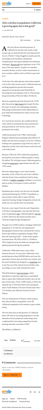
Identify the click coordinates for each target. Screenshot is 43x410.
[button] (5, 398)
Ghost (24, 407)
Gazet (29, 407)
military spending (17, 180)
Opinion (5, 19)
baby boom (19, 104)
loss (18, 214)
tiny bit (38, 214)
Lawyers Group (22, 273)
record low (34, 262)
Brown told (15, 65)
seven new (14, 163)
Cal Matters (8, 30)
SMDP (8, 407)
